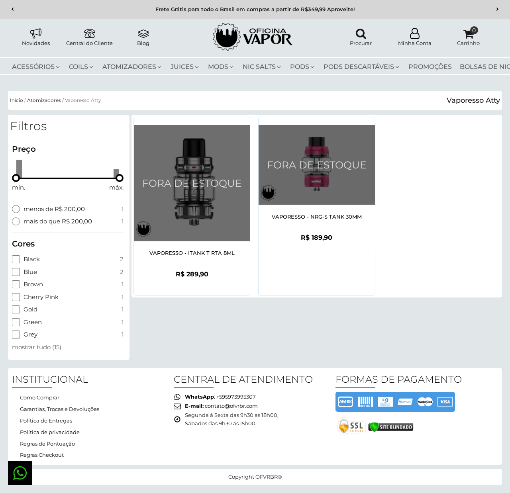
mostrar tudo (36, 347)
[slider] (16, 178)
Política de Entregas (46, 420)
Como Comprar (39, 397)
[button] (12, 9)
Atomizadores (44, 100)
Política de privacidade (50, 432)
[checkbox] (68, 259)
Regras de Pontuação (47, 443)
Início (16, 100)
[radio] (68, 209)
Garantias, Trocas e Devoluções (59, 409)
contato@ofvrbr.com (231, 406)
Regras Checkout (42, 455)
